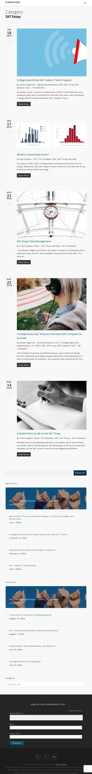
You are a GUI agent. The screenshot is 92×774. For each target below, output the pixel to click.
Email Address (17, 713)
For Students (45, 159)
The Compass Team (29, 246)
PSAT (38, 345)
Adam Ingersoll (27, 84)
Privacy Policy (61, 764)
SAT (61, 84)
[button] (85, 3)
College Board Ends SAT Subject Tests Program (44, 80)
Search (80, 472)
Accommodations (45, 342)
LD (33, 345)
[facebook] (46, 757)
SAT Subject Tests (67, 345)
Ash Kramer (26, 159)
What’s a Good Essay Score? (33, 154)
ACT (36, 159)
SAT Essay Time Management (34, 241)
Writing (72, 159)
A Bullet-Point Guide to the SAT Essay (38, 433)
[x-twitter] (38, 757)
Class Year (15, 733)
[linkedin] (54, 757)
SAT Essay (69, 84)
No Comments (69, 246)
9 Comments (38, 87)
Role (13, 724)
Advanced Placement (47, 84)
